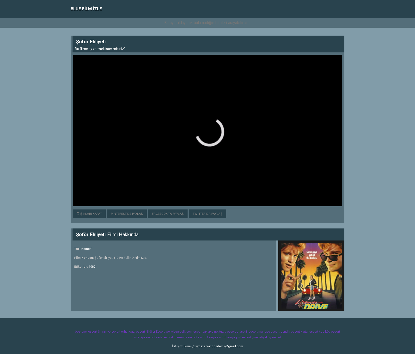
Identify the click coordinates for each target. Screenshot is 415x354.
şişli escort (243, 337)
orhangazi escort (133, 331)
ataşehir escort (247, 331)
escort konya (207, 337)
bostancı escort (86, 331)
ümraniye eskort (109, 331)
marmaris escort (185, 337)
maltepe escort (269, 331)
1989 (92, 266)
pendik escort (290, 331)
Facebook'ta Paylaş (168, 213)
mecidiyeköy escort (267, 337)
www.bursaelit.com (179, 331)
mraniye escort (144, 337)
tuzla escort (227, 331)
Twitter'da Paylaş (207, 213)
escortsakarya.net (206, 331)
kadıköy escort (329, 331)
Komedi (86, 249)
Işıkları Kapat (90, 213)
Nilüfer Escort (155, 331)
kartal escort (309, 331)
